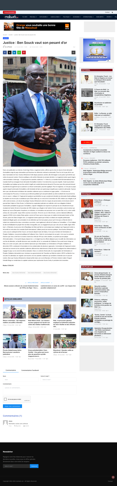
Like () (27, 426)
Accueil (5, 35)
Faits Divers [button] (43, 17)
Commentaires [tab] (11, 370)
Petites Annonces (9, 12)
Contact (107, 12)
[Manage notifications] (113, 477)
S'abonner (34, 466)
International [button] (87, 17)
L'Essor (5, 325)
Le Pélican (97, 117)
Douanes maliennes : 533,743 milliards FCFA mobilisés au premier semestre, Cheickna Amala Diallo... (96, 162)
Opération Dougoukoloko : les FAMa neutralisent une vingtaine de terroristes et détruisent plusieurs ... (103, 331)
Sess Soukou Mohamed (18, 272)
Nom (4, 376)
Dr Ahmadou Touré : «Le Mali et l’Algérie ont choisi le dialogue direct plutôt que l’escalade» (103, 79)
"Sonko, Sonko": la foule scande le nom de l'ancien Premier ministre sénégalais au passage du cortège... (103, 318)
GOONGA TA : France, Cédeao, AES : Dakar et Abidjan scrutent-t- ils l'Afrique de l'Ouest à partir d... (102, 214)
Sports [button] (109, 17)
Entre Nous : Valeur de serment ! (102, 250)
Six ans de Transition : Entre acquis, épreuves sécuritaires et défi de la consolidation (102, 239)
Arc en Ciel (31, 359)
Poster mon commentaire (12, 406)
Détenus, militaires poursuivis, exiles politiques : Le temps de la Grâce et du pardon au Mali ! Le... (103, 303)
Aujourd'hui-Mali (98, 220)
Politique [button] (66, 17)
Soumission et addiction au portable (102, 103)
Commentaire (7, 384)
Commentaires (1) (12, 415)
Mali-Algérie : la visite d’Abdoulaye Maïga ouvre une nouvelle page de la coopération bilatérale (97, 182)
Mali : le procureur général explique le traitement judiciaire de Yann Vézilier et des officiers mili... (64, 323)
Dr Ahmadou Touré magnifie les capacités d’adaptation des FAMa (102, 125)
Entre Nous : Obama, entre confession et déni (102, 227)
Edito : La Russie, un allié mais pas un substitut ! (103, 114)
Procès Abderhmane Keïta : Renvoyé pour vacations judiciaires (12, 352)
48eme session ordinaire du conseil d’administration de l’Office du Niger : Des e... (21, 287)
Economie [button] (76, 17)
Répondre (18, 426)
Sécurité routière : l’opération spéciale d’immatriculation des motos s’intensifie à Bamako (101, 289)
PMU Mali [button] (33, 17)
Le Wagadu (97, 280)
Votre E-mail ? (45, 376)
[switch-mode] (112, 12)
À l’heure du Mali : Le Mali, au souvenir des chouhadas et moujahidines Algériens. (102, 92)
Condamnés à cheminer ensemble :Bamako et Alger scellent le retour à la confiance (96, 151)
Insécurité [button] (99, 17)
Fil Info (24, 17)
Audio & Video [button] (55, 17)
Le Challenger (98, 204)
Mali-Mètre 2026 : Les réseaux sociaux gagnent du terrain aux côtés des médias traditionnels (39, 322)
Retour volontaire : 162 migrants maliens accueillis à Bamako (14, 321)
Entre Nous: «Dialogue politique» (102, 201)
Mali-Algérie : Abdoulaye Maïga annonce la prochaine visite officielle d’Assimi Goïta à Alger (97, 172)
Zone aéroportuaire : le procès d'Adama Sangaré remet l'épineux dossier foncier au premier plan (103, 275)
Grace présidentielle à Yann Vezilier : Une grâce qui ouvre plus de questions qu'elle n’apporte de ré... (38, 353)
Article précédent (32, 282)
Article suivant (45, 282)
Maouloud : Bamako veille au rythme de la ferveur (63, 351)
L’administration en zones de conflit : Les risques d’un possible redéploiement (58, 287)
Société (11, 35)
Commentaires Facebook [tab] (30, 370)
